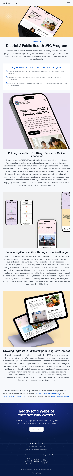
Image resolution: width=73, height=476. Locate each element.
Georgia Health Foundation (14, 396)
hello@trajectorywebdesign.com (36, 449)
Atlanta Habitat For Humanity (48, 394)
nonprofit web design (60, 396)
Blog (44, 455)
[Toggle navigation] (68, 3)
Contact (52, 455)
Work (19, 455)
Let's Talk (35, 429)
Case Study (36, 41)
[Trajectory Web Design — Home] (11, 3)
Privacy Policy (36, 473)
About (37, 455)
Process (28, 455)
